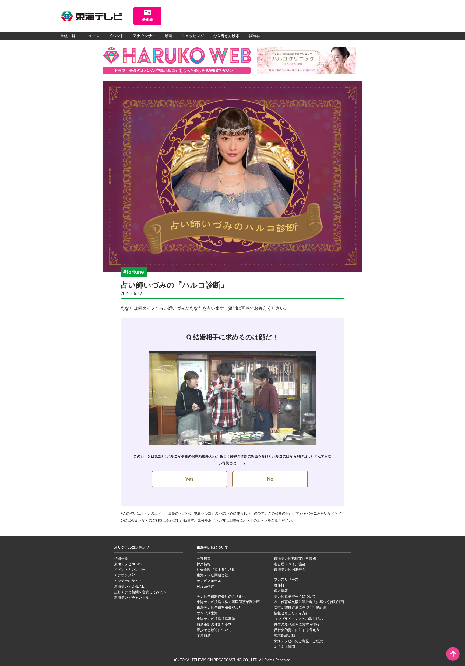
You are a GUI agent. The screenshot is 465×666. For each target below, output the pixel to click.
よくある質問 (284, 647)
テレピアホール (209, 581)
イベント (116, 36)
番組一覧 (67, 36)
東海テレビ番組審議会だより (219, 607)
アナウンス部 (124, 575)
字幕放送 (204, 635)
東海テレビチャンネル (131, 597)
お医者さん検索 (226, 36)
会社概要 (204, 558)
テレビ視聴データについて (295, 596)
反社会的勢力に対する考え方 (296, 630)
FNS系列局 (205, 586)
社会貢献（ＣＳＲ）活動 (216, 569)
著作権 (279, 585)
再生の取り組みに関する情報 (296, 624)
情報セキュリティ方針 (291, 613)
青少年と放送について (214, 630)
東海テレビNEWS (128, 564)
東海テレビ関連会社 (212, 575)
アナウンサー (144, 36)
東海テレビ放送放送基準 (216, 619)
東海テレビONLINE (129, 586)
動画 (168, 36)
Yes (189, 479)
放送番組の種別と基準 (214, 624)
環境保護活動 (284, 635)
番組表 (147, 19)
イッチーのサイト (128, 581)
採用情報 (204, 564)
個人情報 (281, 591)
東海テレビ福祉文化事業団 (295, 558)
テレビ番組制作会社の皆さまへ (221, 596)
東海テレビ (91, 16)
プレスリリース (286, 579)
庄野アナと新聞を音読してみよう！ (142, 592)
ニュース (92, 36)
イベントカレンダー (130, 569)
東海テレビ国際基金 (289, 569)
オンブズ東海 (207, 613)
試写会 (254, 36)
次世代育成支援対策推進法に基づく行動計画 (309, 602)
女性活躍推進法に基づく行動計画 (300, 607)
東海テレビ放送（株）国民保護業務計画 (228, 602)
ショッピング (192, 36)
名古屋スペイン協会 (289, 564)
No (270, 479)
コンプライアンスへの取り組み (298, 619)
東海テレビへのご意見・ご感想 (298, 641)
